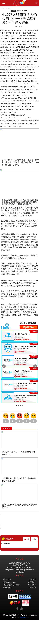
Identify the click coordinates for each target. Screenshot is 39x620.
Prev (4, 366)
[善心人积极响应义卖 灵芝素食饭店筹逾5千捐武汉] (19, 492)
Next (35, 366)
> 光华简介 (32, 579)
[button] (36, 2)
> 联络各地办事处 (9, 582)
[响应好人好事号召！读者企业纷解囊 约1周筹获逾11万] (19, 439)
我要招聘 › (30, 327)
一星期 (34, 539)
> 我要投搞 (32, 587)
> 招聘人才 (32, 582)
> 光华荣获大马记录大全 (11, 585)
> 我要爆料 (32, 585)
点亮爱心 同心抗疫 (22, 10)
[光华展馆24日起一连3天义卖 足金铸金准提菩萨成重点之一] (19, 465)
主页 (3, 8)
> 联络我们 (7, 579)
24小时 (26, 539)
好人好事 (8, 8)
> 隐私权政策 (7, 587)
